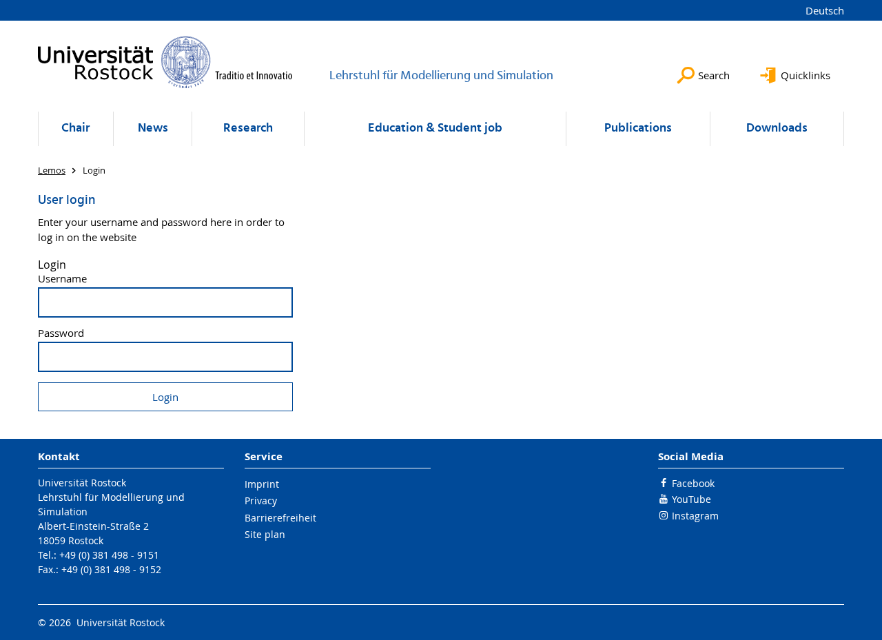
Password (61, 333)
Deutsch (825, 10)
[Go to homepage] (165, 62)
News (153, 128)
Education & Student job (435, 128)
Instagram (695, 515)
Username (62, 278)
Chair (75, 128)
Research (248, 128)
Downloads (777, 128)
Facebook (693, 483)
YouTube (691, 499)
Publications (638, 128)
